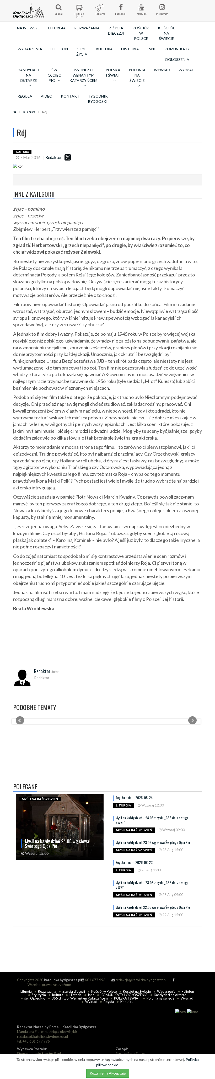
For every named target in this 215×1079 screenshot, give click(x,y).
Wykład (187, 70)
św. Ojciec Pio (34, 998)
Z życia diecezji (116, 30)
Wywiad (162, 70)
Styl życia (81, 51)
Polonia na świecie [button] (137, 75)
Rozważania (87, 28)
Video (46, 96)
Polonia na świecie (160, 998)
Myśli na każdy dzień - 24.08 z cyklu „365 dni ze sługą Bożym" (152, 820)
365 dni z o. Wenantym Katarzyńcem (80, 998)
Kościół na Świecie (166, 33)
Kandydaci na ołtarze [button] (28, 75)
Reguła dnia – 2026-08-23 (134, 862)
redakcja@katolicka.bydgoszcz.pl (140, 980)
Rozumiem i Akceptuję (108, 1073)
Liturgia (57, 28)
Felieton (59, 49)
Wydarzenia (30, 49)
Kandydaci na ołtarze (170, 995)
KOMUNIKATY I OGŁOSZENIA (177, 54)
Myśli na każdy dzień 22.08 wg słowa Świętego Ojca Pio (152, 907)
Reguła (25, 96)
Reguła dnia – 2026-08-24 (134, 797)
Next (192, 720)
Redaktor (53, 157)
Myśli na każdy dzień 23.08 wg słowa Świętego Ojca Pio (152, 842)
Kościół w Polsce (140, 33)
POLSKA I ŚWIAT (127, 998)
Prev (20, 720)
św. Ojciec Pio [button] (54, 75)
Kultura (104, 49)
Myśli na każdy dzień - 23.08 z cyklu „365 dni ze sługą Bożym (152, 885)
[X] (67, 157)
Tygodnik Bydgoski (98, 99)
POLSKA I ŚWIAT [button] (113, 72)
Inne (151, 49)
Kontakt (70, 96)
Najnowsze (28, 28)
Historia (130, 49)
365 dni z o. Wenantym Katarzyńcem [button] (83, 75)
